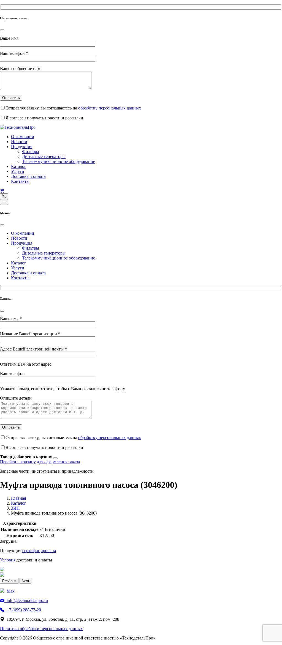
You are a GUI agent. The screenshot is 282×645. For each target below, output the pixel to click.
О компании (22, 136)
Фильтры (30, 151)
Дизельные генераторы (44, 156)
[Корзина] (2, 190)
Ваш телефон (14, 53)
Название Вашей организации (30, 333)
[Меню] (4, 202)
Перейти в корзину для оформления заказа (40, 461)
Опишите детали (16, 398)
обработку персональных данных (109, 108)
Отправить (11, 98)
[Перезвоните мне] (4, 196)
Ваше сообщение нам (20, 68)
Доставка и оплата (28, 176)
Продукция (21, 146)
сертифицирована (39, 550)
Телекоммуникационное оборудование (58, 161)
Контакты (20, 181)
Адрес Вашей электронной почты (33, 349)
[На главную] (18, 127)
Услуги (17, 171)
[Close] (2, 30)
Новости (19, 141)
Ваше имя (9, 38)
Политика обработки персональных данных (41, 628)
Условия (7, 560)
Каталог (18, 166)
